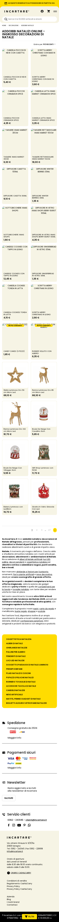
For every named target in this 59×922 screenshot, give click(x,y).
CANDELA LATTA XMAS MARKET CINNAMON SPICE (43, 119)
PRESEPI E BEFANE (14, 669)
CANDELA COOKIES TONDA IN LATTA (15, 313)
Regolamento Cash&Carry (19, 883)
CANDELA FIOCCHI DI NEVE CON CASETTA (15, 78)
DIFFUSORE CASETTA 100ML (15, 195)
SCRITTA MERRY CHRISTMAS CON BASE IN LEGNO (43, 79)
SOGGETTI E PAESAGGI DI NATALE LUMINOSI (27, 664)
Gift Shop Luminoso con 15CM (42, 469)
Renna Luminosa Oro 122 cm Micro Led (15, 430)
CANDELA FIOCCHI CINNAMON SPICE (11, 119)
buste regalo (21, 611)
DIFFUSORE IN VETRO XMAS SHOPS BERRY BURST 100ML (43, 235)
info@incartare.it (15, 851)
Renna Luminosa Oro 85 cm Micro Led (43, 391)
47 (49, 530)
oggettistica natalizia (37, 562)
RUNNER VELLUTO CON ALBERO (41, 352)
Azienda (10, 896)
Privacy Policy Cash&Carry (19, 889)
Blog (9, 899)
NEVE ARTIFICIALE (14, 694)
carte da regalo (46, 608)
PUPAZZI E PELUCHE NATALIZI (20, 677)
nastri (35, 608)
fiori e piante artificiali (23, 574)
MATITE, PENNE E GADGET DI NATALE (23, 698)
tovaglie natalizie (21, 589)
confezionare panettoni (31, 621)
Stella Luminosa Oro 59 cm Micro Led (14, 391)
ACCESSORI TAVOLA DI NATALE (21, 686)
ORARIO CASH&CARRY (21, 872)
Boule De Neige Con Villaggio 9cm (13, 469)
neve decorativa (44, 574)
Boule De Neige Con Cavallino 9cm (41, 430)
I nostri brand (13, 902)
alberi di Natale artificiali (30, 559)
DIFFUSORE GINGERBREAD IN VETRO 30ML (43, 274)
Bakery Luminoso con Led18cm (13, 507)
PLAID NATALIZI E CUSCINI (18, 673)
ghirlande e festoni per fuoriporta (32, 571)
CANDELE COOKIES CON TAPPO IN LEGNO (14, 274)
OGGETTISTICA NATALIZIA (18, 639)
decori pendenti (16, 562)
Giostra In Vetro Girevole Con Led (43, 507)
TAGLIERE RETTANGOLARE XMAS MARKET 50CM (43, 158)
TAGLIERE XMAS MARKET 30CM (14, 158)
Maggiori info (14, 737)
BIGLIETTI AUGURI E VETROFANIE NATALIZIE (26, 703)
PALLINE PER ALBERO (15, 652)
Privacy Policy (13, 886)
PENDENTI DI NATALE (16, 656)
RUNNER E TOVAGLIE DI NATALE (20, 681)
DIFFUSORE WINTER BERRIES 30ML (40, 196)
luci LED (46, 559)
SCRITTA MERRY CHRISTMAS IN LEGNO (41, 313)
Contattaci (12, 904)
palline (5, 562)
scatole (41, 611)
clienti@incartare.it (36, 820)
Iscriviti (8, 798)
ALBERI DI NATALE (14, 643)
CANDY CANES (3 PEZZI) (14, 351)
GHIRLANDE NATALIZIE (16, 647)
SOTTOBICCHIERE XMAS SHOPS (14, 235)
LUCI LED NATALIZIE (15, 660)
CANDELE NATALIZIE (15, 690)
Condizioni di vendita (17, 880)
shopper (32, 611)
